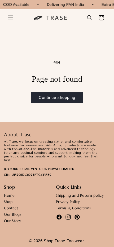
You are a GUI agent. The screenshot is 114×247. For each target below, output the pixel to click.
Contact (11, 208)
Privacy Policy (68, 201)
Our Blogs (12, 214)
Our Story (12, 220)
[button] (10, 18)
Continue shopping (57, 97)
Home (9, 195)
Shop (8, 201)
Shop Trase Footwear (64, 241)
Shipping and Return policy (80, 195)
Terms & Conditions (73, 208)
